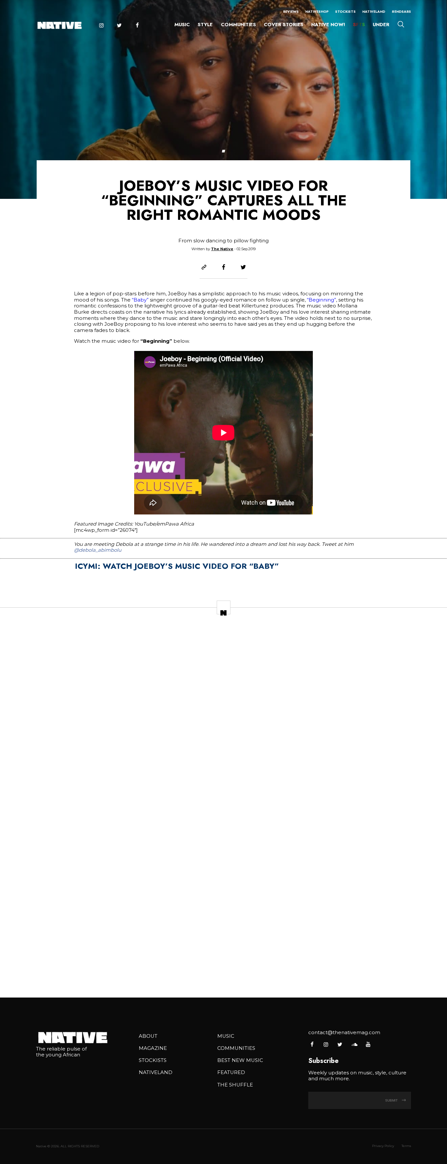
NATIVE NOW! (328, 24)
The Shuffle (235, 1085)
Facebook (137, 25)
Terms (406, 1146)
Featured (231, 1072)
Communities (238, 24)
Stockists (345, 11)
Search (401, 24)
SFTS (359, 24)
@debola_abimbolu (97, 550)
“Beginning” (321, 300)
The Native (222, 249)
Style (205, 24)
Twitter (119, 25)
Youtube (368, 1044)
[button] (223, 151)
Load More (223, 971)
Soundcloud (354, 1044)
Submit (392, 1100)
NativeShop (317, 11)
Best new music (240, 1060)
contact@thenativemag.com (344, 1032)
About (148, 1036)
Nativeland (373, 11)
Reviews (291, 11)
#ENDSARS (401, 11)
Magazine (153, 1048)
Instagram (101, 25)
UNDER (381, 24)
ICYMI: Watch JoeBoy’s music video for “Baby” (177, 566)
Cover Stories (283, 24)
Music (182, 24)
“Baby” (140, 300)
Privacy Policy (383, 1146)
